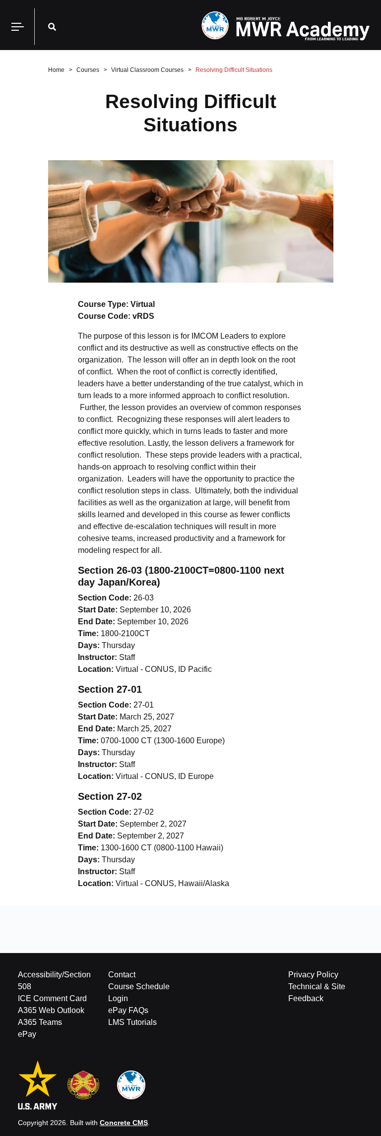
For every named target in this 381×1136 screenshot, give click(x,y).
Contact (121, 974)
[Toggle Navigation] (17, 26)
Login (118, 998)
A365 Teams (40, 1022)
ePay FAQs (128, 1010)
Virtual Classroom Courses (147, 69)
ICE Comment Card (52, 998)
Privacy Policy (313, 974)
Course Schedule (139, 986)
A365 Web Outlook (51, 1010)
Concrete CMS (124, 1123)
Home (56, 69)
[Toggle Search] (52, 26)
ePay (27, 1034)
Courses (87, 69)
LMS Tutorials (132, 1022)
